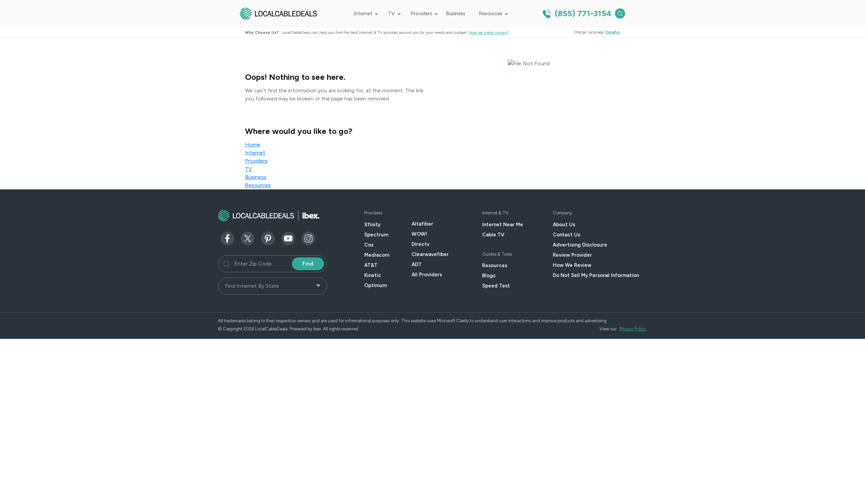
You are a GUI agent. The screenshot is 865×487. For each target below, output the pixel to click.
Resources (490, 13)
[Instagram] (308, 238)
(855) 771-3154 (582, 13)
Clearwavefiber (430, 254)
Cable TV (493, 235)
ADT (417, 264)
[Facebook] (227, 238)
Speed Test (496, 286)
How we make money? (489, 32)
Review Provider (572, 255)
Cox (369, 245)
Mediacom (376, 255)
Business (455, 13)
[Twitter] (247, 238)
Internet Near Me (502, 225)
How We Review (572, 265)
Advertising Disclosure (580, 245)
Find (307, 263)
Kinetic (372, 275)
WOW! (419, 234)
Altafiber (422, 224)
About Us (564, 225)
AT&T (370, 265)
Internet (363, 13)
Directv (420, 244)
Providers (421, 13)
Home (252, 144)
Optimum (375, 285)
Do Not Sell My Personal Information (596, 275)
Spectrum (376, 235)
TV (391, 13)
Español (613, 32)
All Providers (427, 275)
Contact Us (566, 235)
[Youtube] (288, 238)
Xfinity (372, 225)
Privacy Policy (632, 328)
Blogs (488, 276)
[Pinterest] (268, 238)
